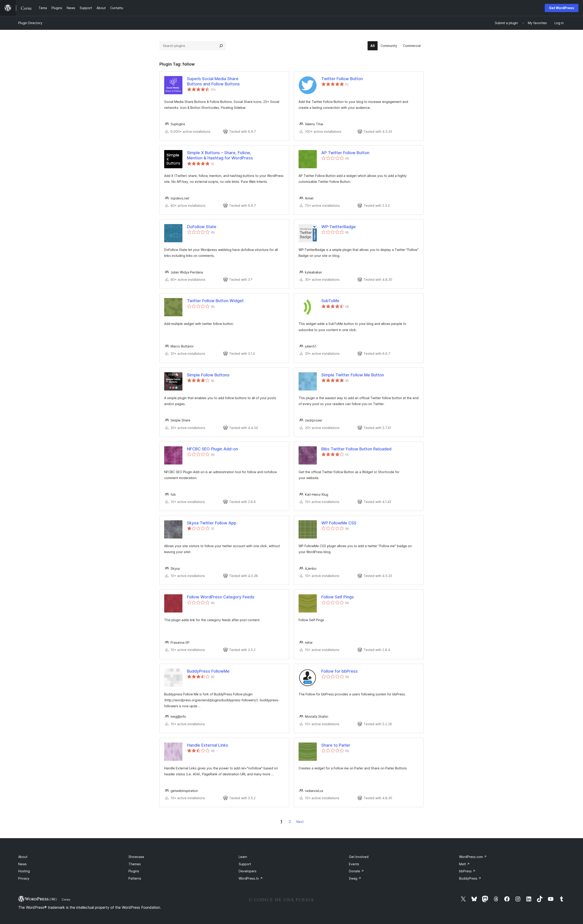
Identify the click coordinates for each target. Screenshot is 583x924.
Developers (247, 871)
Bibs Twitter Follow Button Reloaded (356, 449)
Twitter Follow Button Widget (215, 300)
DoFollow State (201, 226)
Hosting (24, 871)
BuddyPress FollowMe (208, 671)
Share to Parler (335, 745)
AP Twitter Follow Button (345, 152)
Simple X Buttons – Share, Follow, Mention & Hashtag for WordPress (220, 155)
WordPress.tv (251, 878)
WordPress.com (473, 857)
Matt (464, 864)
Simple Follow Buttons (208, 375)
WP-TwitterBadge (338, 226)
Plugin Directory (30, 23)
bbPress (467, 871)
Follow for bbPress (339, 671)
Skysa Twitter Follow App (211, 523)
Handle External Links (207, 745)
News (22, 864)
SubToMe (330, 300)
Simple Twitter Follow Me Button (352, 375)
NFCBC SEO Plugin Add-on (212, 449)
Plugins (133, 871)
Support (245, 864)
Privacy (23, 878)
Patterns (134, 878)
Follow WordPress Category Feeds (220, 597)
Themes (134, 864)
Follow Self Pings (337, 597)
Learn (243, 857)
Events (354, 864)
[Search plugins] (221, 45)
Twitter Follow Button (342, 78)
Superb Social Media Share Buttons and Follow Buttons (213, 81)
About (22, 857)
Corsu (66, 899)
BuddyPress (470, 878)
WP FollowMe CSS (338, 523)
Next (300, 822)
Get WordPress (561, 8)
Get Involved (358, 857)
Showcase (136, 857)
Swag (355, 878)
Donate (356, 871)
